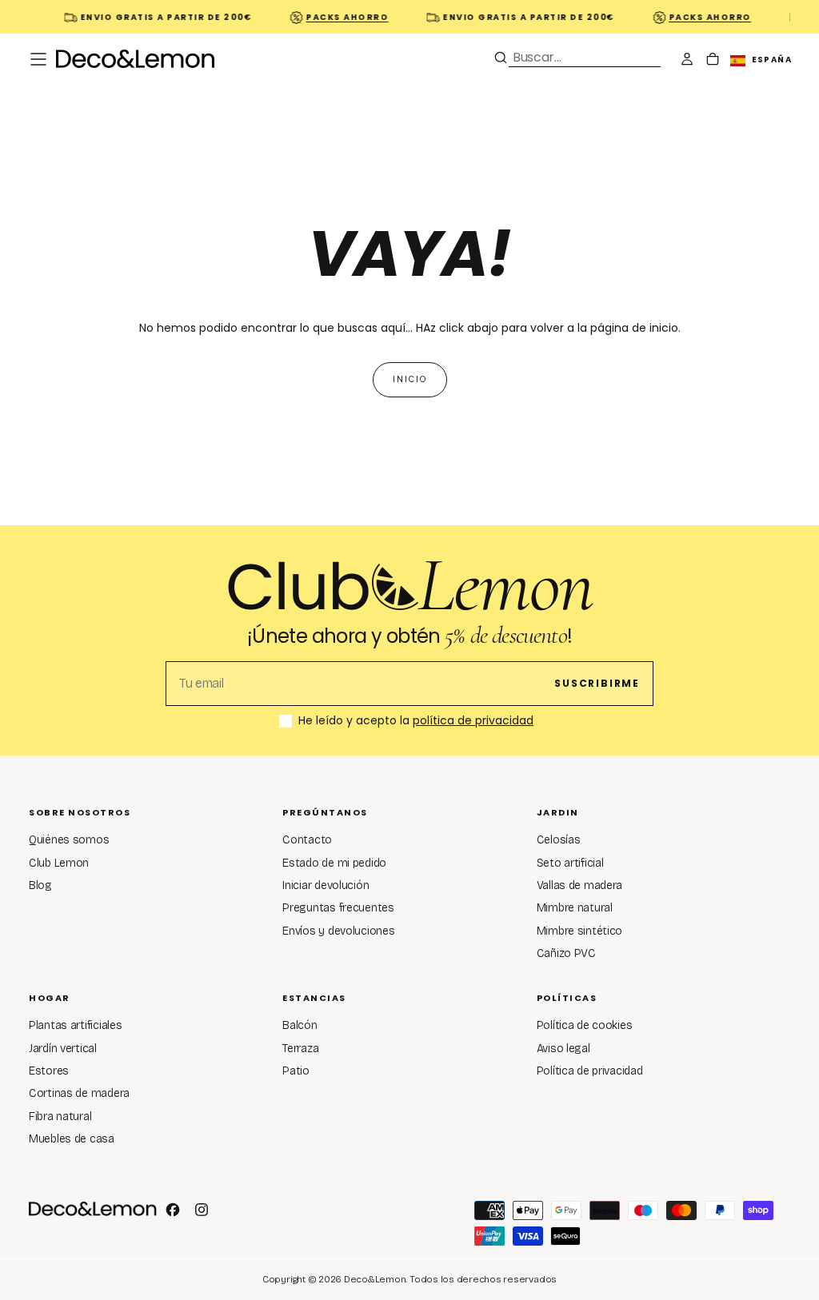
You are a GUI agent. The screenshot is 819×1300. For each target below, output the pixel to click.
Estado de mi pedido (334, 863)
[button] (38, 59)
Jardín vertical (63, 1048)
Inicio (410, 379)
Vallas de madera (580, 885)
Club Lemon (59, 863)
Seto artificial (570, 863)
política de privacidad (473, 720)
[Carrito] (713, 60)
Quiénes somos (69, 840)
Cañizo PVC (566, 953)
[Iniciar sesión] (687, 60)
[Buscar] (501, 58)
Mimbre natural (575, 908)
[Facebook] (173, 1210)
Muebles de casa (71, 1139)
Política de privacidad (590, 1071)
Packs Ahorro (340, 17)
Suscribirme (597, 683)
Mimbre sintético (580, 931)
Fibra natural (60, 1116)
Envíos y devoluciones (338, 931)
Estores (49, 1071)
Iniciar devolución (325, 885)
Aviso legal (563, 1048)
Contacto (307, 840)
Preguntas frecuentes (338, 908)
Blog (40, 885)
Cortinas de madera (79, 1093)
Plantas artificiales (75, 1025)
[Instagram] (202, 1210)
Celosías (559, 840)
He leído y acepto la (415, 721)
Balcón (299, 1025)
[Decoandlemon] (93, 1209)
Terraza (300, 1048)
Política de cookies (585, 1025)
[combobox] (585, 57)
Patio (296, 1071)
